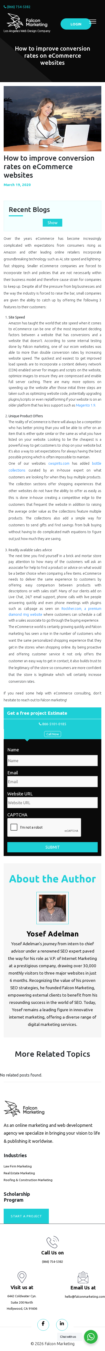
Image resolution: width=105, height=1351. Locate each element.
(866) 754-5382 (18, 7)
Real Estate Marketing (19, 1173)
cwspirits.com (58, 463)
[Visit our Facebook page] (43, 1325)
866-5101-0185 (54, 724)
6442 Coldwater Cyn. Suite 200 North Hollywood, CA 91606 (22, 1302)
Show (52, 222)
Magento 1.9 (85, 405)
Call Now (52, 734)
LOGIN (76, 24)
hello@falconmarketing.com (85, 1296)
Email (12, 772)
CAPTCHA (17, 814)
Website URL (20, 793)
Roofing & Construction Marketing (28, 1180)
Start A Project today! (26, 1219)
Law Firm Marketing (18, 1166)
